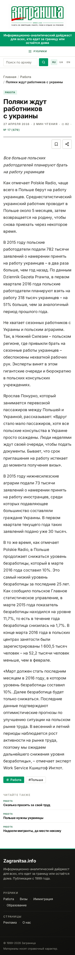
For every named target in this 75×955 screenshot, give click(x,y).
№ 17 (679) (11, 129)
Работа (25, 77)
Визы (24, 899)
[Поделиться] (67, 144)
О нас (26, 922)
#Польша (36, 780)
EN (68, 62)
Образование (17, 905)
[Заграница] (37, 16)
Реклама (10, 922)
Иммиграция (43, 899)
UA (61, 62)
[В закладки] (56, 144)
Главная (9, 77)
